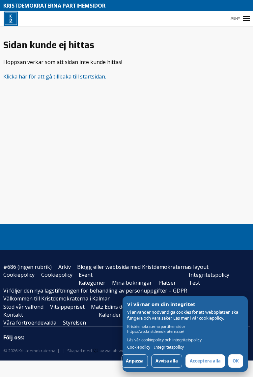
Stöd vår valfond (23, 306)
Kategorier (92, 282)
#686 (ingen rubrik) (27, 266)
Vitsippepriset (67, 306)
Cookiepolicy (19, 274)
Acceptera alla (205, 361)
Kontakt (13, 314)
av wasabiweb (113, 351)
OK (236, 361)
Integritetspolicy (209, 274)
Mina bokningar (132, 282)
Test (194, 282)
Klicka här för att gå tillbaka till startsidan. (54, 76)
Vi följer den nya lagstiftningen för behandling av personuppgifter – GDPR (95, 290)
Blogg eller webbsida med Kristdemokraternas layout (143, 266)
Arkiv (64, 266)
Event (86, 274)
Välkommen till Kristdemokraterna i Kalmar (56, 298)
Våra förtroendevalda (29, 322)
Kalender (110, 314)
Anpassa (135, 361)
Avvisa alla (166, 361)
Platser (167, 282)
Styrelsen (74, 322)
